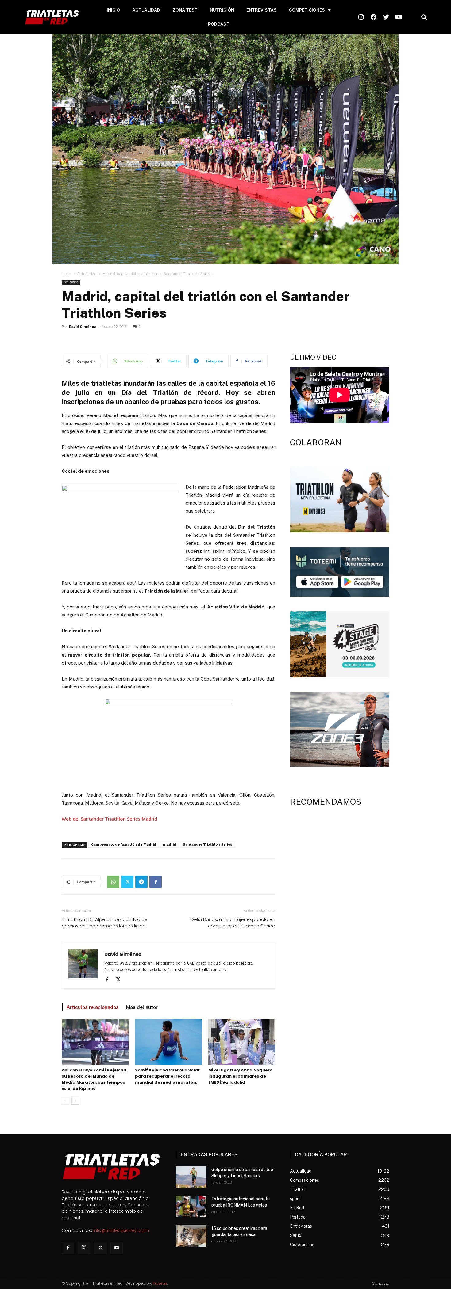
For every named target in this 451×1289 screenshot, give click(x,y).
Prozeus (160, 1283)
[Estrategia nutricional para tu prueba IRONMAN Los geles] (191, 1206)
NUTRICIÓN (222, 10)
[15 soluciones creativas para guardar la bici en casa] (191, 1236)
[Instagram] (84, 1248)
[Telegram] (141, 882)
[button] (424, 17)
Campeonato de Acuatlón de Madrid (123, 845)
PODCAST (218, 24)
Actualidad (87, 273)
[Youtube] (116, 1248)
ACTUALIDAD (146, 10)
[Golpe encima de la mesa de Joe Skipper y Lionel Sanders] (191, 1177)
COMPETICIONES (307, 10)
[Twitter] (127, 882)
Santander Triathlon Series (207, 845)
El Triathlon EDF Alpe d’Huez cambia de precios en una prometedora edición (105, 922)
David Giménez (82, 327)
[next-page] (75, 1101)
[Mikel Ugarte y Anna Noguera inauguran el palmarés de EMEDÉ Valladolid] (241, 1042)
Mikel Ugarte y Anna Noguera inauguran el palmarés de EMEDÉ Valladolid (240, 1076)
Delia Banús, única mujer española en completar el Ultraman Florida (233, 922)
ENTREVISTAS (261, 10)
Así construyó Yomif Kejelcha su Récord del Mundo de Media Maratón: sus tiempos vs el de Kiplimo (94, 1079)
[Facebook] (155, 882)
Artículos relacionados (93, 1007)
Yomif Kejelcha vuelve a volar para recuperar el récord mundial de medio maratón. (167, 1076)
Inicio (66, 273)
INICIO (113, 10)
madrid (169, 845)
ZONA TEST (185, 10)
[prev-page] (65, 1101)
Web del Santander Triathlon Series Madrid (109, 819)
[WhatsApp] (113, 882)
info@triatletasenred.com (121, 1230)
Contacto (380, 1283)
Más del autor (142, 1007)
